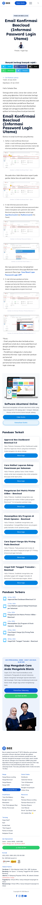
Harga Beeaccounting (9, 777)
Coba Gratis (21, 417)
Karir (3, 823)
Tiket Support (6, 828)
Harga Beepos (6, 782)
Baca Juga (21, 455)
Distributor (24, 777)
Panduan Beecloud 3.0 (28, 802)
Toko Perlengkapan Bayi (9, 805)
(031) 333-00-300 (18, 855)
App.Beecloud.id (11, 215)
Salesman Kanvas (26, 780)
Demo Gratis (21, 3)
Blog (22, 797)
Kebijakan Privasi (7, 833)
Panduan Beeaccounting (28, 800)
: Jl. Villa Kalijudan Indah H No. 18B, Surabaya (19, 869)
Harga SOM (6, 785)
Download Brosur (11, 790)
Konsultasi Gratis (21, 423)
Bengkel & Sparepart (27, 788)
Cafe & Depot (25, 785)
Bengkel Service (7, 800)
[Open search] (38, 3)
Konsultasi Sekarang (21, 690)
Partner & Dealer (7, 831)
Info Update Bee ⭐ (27, 813)
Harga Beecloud (7, 780)
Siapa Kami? (6, 820)
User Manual (25, 808)
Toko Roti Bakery (7, 797)
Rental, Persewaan (8, 808)
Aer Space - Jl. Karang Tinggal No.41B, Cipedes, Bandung (20, 872)
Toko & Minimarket (27, 782)
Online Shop (25, 790)
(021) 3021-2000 (7, 855)
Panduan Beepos (26, 805)
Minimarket (5, 802)
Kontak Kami (6, 825)
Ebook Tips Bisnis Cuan (28, 810)
